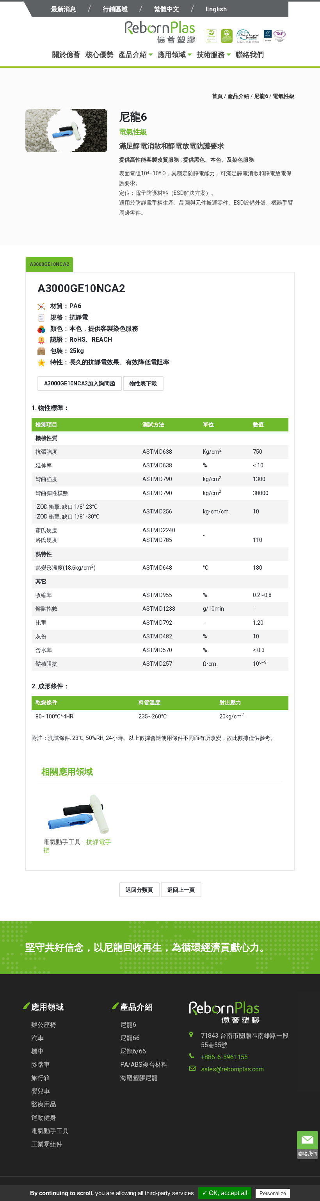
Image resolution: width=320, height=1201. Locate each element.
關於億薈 (66, 54)
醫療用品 (43, 1104)
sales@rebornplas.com (232, 1069)
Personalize (273, 1193)
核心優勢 (99, 54)
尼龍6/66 (133, 1051)
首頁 (217, 96)
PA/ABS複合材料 (143, 1064)
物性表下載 (143, 383)
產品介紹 (133, 54)
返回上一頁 (181, 890)
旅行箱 (40, 1078)
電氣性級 (284, 96)
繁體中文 (166, 9)
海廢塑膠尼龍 (139, 1078)
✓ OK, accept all (224, 1193)
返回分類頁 (139, 890)
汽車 (37, 1038)
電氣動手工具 (50, 1131)
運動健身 (43, 1117)
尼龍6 (261, 96)
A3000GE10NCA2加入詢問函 (79, 383)
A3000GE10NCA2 (49, 264)
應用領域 (172, 54)
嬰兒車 (40, 1091)
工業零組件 (46, 1144)
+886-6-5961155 (224, 1057)
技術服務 (211, 54)
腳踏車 (40, 1064)
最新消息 (63, 9)
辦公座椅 (43, 1024)
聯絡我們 (250, 54)
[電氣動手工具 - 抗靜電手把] (78, 814)
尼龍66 (130, 1038)
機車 (37, 1051)
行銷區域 (115, 9)
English (216, 9)
